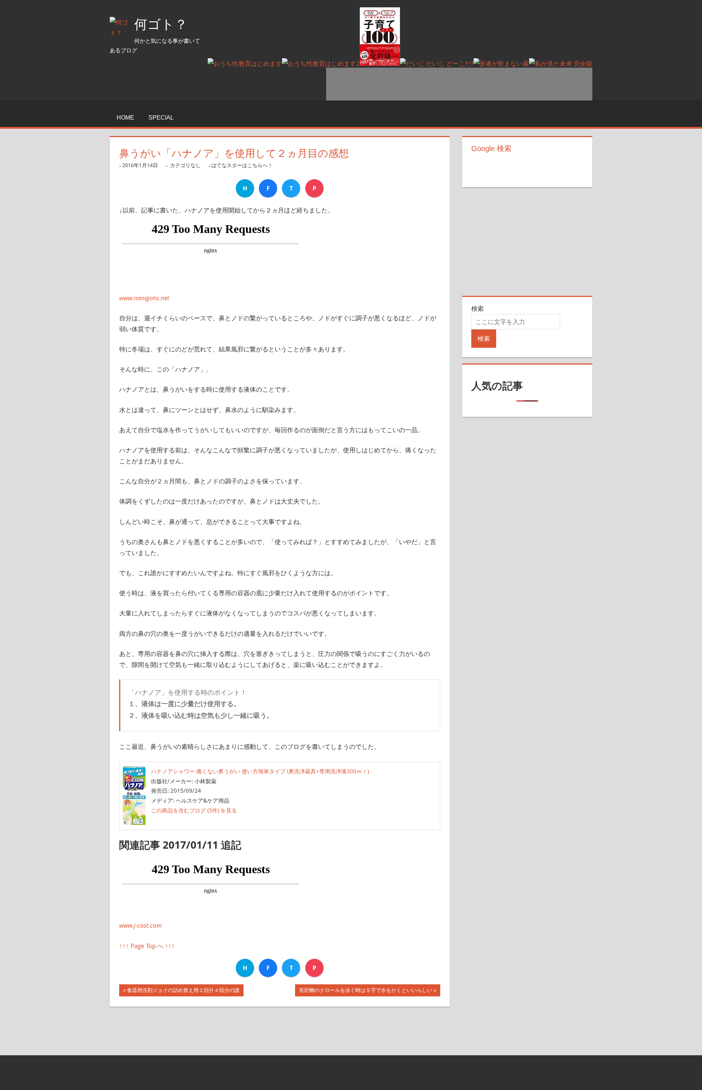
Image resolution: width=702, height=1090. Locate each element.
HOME (125, 117)
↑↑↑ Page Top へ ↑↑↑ (147, 946)
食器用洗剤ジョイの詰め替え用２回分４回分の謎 (183, 991)
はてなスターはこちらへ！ (242, 165)
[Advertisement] (459, 84)
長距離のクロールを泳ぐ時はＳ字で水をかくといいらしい (365, 991)
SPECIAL (161, 117)
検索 (477, 308)
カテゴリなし (185, 165)
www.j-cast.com (140, 925)
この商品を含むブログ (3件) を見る (194, 810)
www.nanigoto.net (144, 298)
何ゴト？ (161, 24)
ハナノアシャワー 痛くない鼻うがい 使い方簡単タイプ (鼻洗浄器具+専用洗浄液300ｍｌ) (260, 771)
